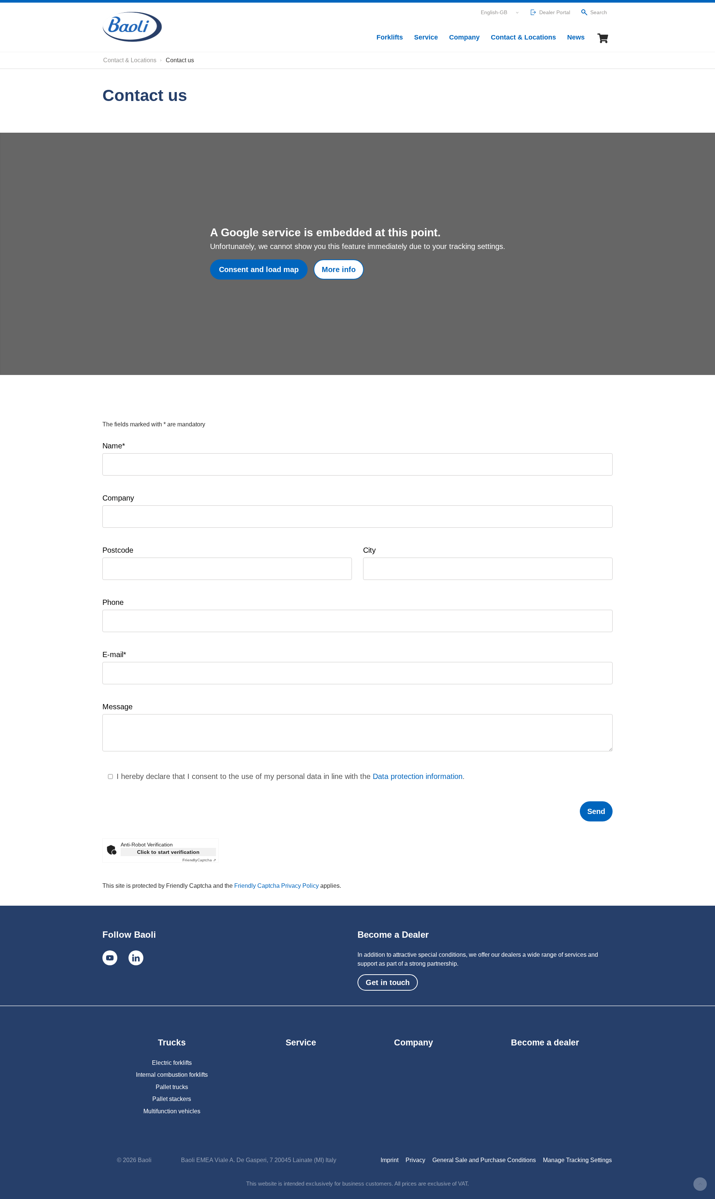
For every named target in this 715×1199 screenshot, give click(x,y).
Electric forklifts (172, 1063)
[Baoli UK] (132, 27)
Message (117, 707)
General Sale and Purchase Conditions (484, 1160)
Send (596, 811)
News (576, 37)
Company (464, 37)
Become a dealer (545, 1042)
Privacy (415, 1160)
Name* (113, 446)
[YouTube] (109, 957)
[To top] (700, 1184)
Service (426, 37)
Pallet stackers (171, 1099)
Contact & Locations (523, 37)
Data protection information (418, 776)
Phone (113, 602)
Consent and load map (259, 269)
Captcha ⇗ (199, 860)
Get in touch (388, 982)
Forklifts (389, 37)
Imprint (389, 1160)
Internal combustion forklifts (172, 1075)
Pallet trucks (172, 1087)
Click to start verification (168, 852)
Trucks (172, 1042)
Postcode (117, 550)
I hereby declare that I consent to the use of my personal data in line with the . (291, 776)
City (369, 550)
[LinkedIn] (135, 957)
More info (339, 269)
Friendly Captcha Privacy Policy (277, 886)
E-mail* (114, 654)
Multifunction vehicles (171, 1111)
